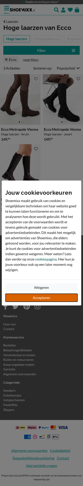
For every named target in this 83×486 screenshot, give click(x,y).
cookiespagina (46, 259)
